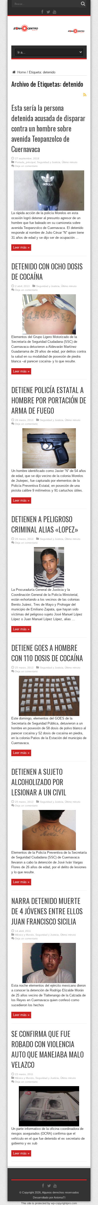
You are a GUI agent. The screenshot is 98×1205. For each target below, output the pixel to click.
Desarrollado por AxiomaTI (49, 1197)
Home (21, 72)
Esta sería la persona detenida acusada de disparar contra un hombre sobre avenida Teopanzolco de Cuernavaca (48, 128)
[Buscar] (83, 4)
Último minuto (69, 162)
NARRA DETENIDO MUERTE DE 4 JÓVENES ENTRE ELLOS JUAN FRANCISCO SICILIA (47, 911)
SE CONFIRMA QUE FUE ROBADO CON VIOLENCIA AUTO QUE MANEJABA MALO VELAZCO (47, 1049)
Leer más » (21, 247)
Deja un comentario (26, 166)
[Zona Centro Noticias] (49, 31)
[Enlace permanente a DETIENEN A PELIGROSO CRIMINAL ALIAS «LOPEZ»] (49, 586)
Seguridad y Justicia (48, 162)
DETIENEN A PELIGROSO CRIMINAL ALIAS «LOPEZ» (44, 524)
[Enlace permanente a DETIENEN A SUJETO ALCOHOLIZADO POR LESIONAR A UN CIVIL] (49, 849)
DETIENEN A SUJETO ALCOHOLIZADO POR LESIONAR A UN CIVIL (38, 781)
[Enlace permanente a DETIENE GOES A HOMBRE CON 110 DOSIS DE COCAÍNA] (49, 715)
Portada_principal (25, 162)
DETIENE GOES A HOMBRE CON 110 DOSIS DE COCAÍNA (47, 653)
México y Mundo (24, 934)
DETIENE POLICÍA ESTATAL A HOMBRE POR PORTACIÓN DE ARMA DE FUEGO (48, 400)
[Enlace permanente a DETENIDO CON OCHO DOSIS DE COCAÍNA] (49, 333)
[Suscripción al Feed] (85, 95)
